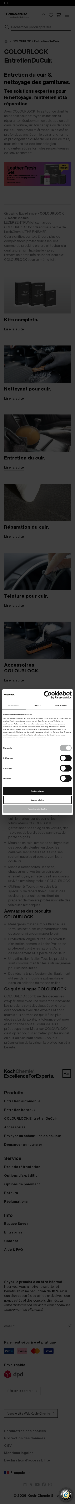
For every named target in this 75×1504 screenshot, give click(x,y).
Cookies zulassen (37, 791)
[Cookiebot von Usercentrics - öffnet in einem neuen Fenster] (53, 695)
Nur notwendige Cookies (37, 809)
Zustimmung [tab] (13, 705)
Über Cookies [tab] (61, 705)
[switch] (66, 758)
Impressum (41, 738)
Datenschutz (29, 738)
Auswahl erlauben (37, 800)
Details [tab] (38, 705)
